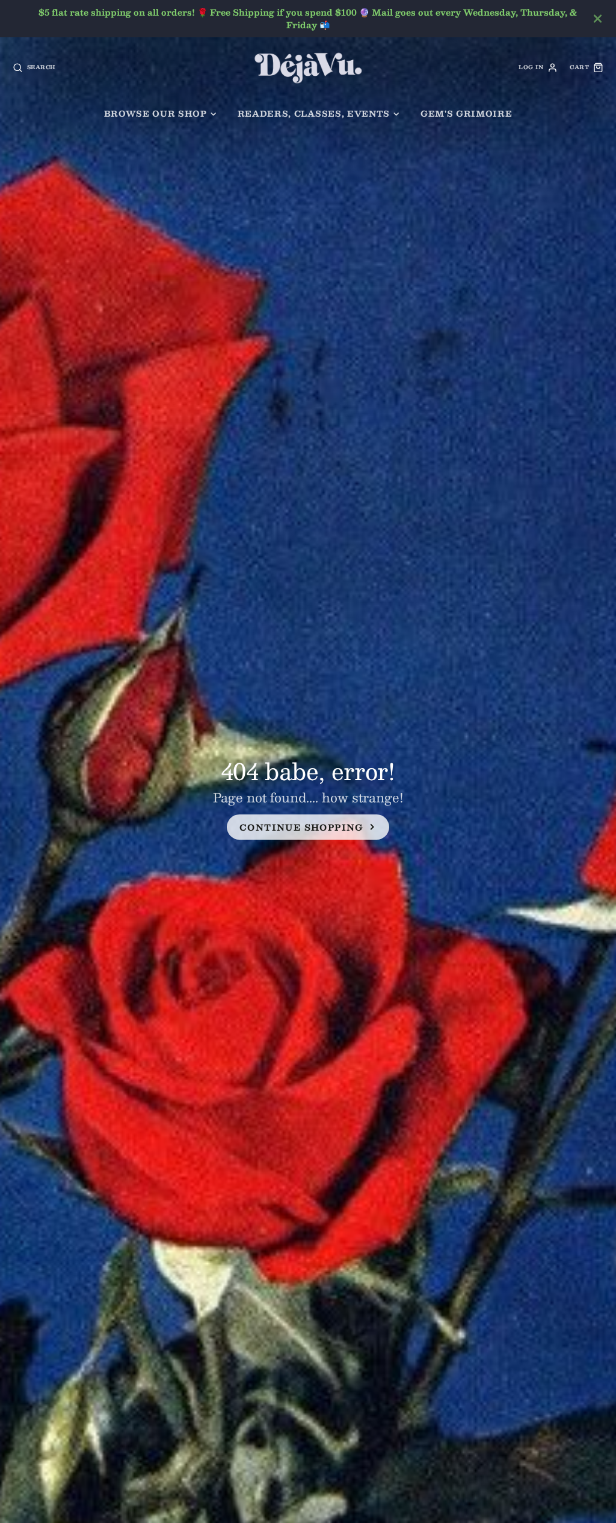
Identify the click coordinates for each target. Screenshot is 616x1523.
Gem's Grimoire (466, 113)
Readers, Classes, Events (314, 113)
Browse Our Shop (155, 113)
